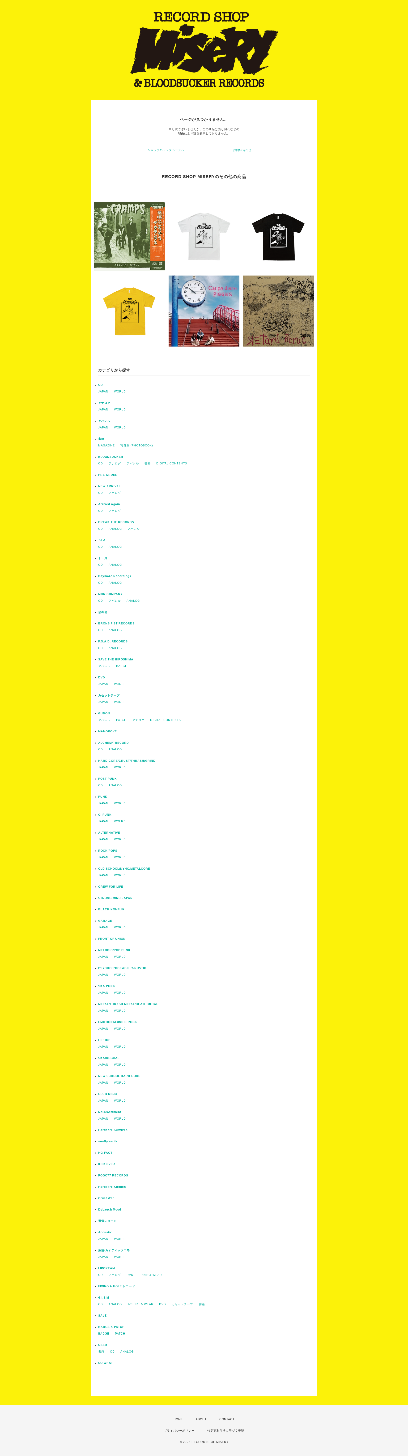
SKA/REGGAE (109, 1058)
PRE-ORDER (108, 474)
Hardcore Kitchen (112, 1187)
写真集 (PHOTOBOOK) (136, 445)
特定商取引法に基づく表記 (225, 1430)
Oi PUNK (105, 814)
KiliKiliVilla (106, 1164)
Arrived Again (109, 504)
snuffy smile (108, 1141)
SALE (102, 1315)
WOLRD (120, 821)
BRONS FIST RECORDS (116, 623)
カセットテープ (109, 695)
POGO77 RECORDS (113, 1175)
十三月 (102, 558)
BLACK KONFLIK (111, 909)
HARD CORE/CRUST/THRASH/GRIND (127, 760)
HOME (178, 1419)
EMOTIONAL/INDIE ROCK (117, 1022)
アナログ (104, 403)
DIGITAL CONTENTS (171, 463)
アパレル (104, 421)
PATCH (121, 720)
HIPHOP (104, 1040)
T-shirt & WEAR (150, 1275)
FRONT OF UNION (112, 938)
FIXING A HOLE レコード (116, 1286)
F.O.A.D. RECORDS (113, 641)
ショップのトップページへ (165, 150)
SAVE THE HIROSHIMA (115, 659)
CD (100, 385)
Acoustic (105, 1232)
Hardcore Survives (113, 1130)
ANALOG (115, 528)
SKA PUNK (106, 986)
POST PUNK (107, 778)
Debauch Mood (109, 1209)
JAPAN (103, 391)
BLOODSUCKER (110, 457)
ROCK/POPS (107, 850)
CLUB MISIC (107, 1094)
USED (102, 1345)
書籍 (101, 439)
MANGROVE (107, 731)
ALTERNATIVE (109, 832)
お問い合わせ (242, 150)
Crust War (106, 1198)
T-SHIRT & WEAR (140, 1304)
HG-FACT (105, 1152)
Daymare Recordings (114, 576)
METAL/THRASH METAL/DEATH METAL (128, 1004)
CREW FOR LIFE (110, 886)
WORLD (120, 391)
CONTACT (226, 1419)
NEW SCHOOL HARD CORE (119, 1076)
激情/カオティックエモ (114, 1250)
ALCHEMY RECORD (113, 742)
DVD (101, 677)
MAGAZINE (106, 445)
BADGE (121, 666)
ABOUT (201, 1419)
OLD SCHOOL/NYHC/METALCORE (124, 868)
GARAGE (105, 920)
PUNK (102, 796)
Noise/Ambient (109, 1112)
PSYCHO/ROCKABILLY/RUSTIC (122, 968)
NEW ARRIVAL (109, 486)
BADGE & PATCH (111, 1327)
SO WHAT (105, 1363)
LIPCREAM (106, 1268)
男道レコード (107, 1221)
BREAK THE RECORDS (116, 522)
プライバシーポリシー (179, 1430)
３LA (102, 540)
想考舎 (102, 612)
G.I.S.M (103, 1297)
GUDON (104, 713)
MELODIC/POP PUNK (114, 950)
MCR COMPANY (110, 594)
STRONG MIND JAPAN (115, 898)
